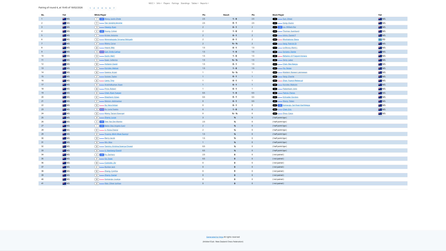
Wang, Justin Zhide (113, 19)
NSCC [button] (151, 3)
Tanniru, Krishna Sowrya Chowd (119, 146)
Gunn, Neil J (110, 56)
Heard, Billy (110, 47)
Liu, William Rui (289, 27)
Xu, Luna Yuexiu (111, 109)
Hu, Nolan (287, 68)
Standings (185, 3)
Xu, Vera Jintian (111, 105)
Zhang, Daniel (111, 175)
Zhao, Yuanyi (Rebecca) (293, 80)
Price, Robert (110, 89)
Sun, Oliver (287, 19)
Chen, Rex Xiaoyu (290, 64)
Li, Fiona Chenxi (111, 130)
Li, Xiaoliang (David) (113, 150)
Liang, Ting (109, 80)
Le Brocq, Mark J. (290, 47)
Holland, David (111, 64)
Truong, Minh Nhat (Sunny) (116, 134)
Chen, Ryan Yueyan (113, 93)
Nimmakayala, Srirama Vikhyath (119, 39)
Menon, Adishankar (113, 101)
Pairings (175, 3)
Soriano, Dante (289, 51)
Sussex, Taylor (111, 76)
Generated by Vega (214, 237)
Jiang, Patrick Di (290, 43)
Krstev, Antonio (111, 35)
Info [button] (158, 3)
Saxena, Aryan (111, 72)
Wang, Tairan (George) (114, 113)
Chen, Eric (287, 109)
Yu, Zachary (110, 154)
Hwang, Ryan (110, 27)
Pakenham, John (290, 89)
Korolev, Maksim (290, 84)
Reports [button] (203, 3)
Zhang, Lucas (110, 117)
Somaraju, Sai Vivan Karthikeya (296, 105)
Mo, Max (108, 142)
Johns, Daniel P (289, 35)
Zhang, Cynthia (111, 171)
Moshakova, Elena (291, 39)
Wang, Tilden (288, 101)
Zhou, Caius (288, 113)
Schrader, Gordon (290, 97)
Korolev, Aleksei (111, 68)
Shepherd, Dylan (112, 97)
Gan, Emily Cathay (112, 51)
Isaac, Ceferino (111, 60)
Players (167, 3)
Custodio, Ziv (110, 163)
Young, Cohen (111, 31)
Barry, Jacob (110, 138)
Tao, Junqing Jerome (113, 23)
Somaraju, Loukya (112, 179)
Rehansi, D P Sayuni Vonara (295, 56)
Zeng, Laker (288, 60)
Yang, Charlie (288, 76)
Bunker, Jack (110, 167)
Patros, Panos (289, 93)
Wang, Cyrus (110, 43)
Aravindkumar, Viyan (114, 84)
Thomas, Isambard (291, 31)
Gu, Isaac (109, 158)
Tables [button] (194, 3)
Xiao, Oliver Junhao (113, 183)
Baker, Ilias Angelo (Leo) (115, 125)
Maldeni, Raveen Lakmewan (295, 72)
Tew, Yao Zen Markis (113, 121)
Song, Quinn (288, 23)
